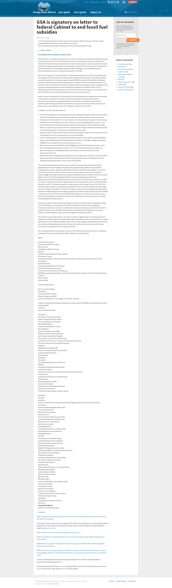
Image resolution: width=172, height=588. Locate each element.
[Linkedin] (118, 2)
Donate (132, 2)
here (79, 560)
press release (51, 528)
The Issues (80, 12)
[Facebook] (109, 2)
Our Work (64, 12)
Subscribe (133, 40)
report (62, 566)
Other (120, 79)
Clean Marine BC (123, 64)
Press (103, 2)
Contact (111, 581)
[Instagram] (112, 2)
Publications (94, 2)
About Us (95, 12)
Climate (120, 67)
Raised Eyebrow (55, 584)
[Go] (124, 2)
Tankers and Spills (124, 90)
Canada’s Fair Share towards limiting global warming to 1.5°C (60, 533)
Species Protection (124, 87)
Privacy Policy (121, 581)
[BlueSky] (115, 2)
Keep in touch (132, 12)
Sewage (120, 85)
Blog (86, 2)
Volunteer (132, 581)
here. (61, 562)
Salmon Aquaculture (125, 82)
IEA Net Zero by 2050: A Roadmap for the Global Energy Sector (60, 544)
